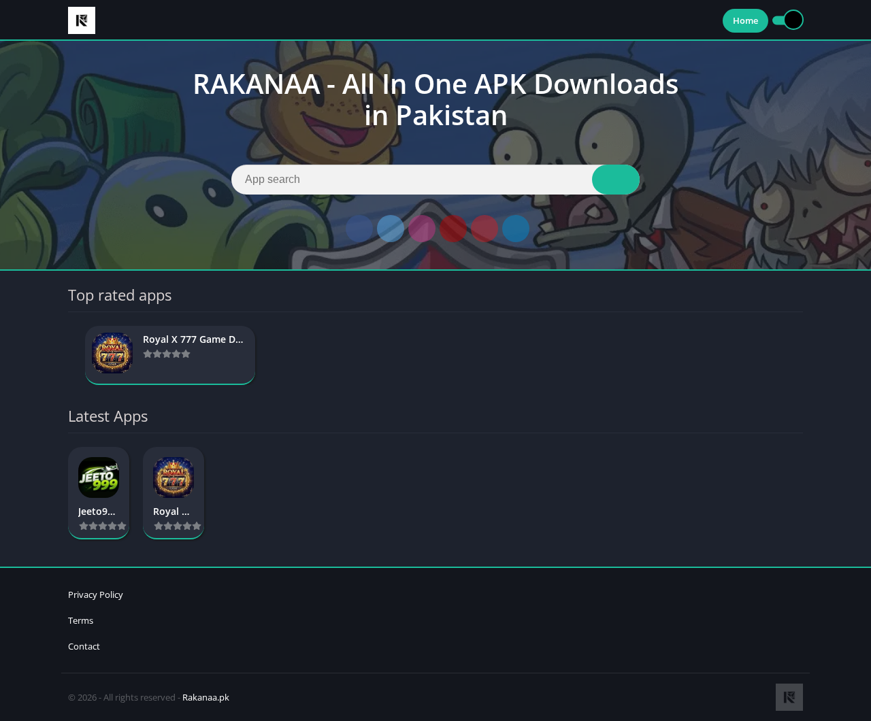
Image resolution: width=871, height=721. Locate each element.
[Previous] (72, 355)
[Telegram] (515, 228)
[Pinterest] (484, 228)
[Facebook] (359, 228)
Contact (84, 646)
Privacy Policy (95, 594)
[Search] (616, 180)
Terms (80, 620)
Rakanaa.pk (205, 697)
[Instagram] (422, 228)
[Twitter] (390, 228)
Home (745, 20)
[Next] (799, 355)
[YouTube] (453, 228)
